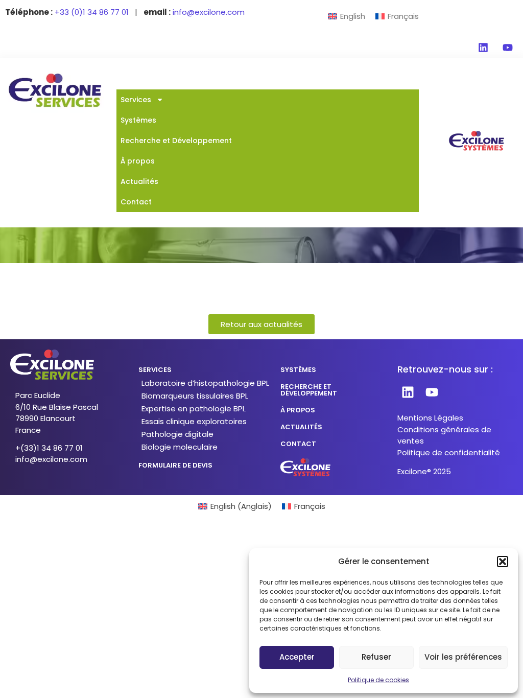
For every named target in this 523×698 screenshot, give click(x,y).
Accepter (297, 657)
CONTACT (298, 444)
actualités (301, 427)
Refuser (376, 657)
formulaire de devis (175, 465)
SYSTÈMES (298, 370)
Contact (136, 202)
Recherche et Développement (176, 140)
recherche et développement (308, 390)
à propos (297, 410)
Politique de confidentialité (448, 452)
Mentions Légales (430, 417)
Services (136, 100)
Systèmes (138, 120)
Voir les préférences (463, 657)
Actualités (139, 181)
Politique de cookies (378, 680)
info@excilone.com (51, 459)
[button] (502, 561)
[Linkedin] (483, 47)
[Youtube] (507, 47)
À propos (138, 161)
